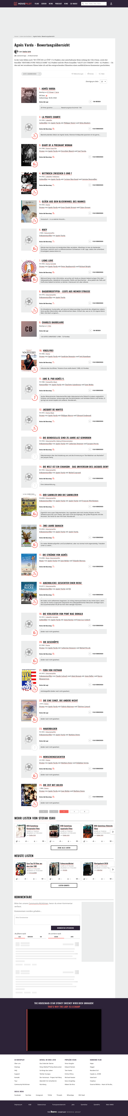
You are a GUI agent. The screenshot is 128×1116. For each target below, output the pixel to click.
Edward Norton (70, 1067)
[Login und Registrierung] (111, 3)
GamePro (97, 1105)
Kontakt (17, 1077)
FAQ (15, 1070)
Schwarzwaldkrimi (66, 863)
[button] (31, 74)
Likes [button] (72, 937)
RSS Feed (82, 1095)
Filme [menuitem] (37, 3)
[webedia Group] (64, 1112)
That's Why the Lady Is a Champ (64, 1006)
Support (17, 1074)
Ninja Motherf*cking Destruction (51, 1067)
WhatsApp (70, 1095)
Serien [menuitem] (43, 3)
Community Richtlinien (22, 1084)
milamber (99, 870)
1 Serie (56, 92)
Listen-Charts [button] (64, 885)
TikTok (50, 1095)
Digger (92, 1067)
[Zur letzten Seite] (84, 811)
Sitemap (17, 1067)
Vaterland (93, 1077)
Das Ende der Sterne (46, 1063)
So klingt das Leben (46, 1070)
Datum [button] (56, 937)
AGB (29, 1105)
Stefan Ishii (26, 52)
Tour (15, 1081)
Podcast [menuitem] (58, 3)
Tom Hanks (68, 1070)
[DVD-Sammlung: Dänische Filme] (88, 832)
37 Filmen (50, 92)
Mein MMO (110, 1105)
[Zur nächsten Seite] (74, 811)
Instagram (39, 1095)
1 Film (49, 326)
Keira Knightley (70, 1081)
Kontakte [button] (30, 937)
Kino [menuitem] (66, 3)
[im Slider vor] (112, 831)
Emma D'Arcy (69, 1074)
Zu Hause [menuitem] (73, 3)
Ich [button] (41, 937)
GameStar (84, 1105)
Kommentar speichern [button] (65, 928)
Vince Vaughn (69, 1063)
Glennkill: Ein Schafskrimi (48, 1081)
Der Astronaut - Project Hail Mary (51, 1077)
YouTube (28, 1095)
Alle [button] (19, 937)
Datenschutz (42, 1105)
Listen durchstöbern (26, 36)
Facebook (17, 1095)
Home (16, 36)
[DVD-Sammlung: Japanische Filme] (54, 832)
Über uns (17, 1063)
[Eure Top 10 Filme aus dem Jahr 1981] (21, 869)
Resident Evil (94, 1070)
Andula (65, 870)
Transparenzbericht (58, 1105)
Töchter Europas (45, 1074)
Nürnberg (43, 1084)
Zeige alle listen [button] (64, 848)
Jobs (73, 1105)
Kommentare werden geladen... (28, 911)
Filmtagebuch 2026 (101, 863)
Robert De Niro (70, 1084)
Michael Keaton (70, 1077)
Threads (59, 1095)
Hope (92, 1063)
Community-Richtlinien (38, 903)
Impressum (18, 1105)
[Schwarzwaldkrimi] (54, 869)
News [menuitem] (51, 3)
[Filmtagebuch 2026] (88, 869)
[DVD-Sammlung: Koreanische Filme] (21, 832)
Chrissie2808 (33, 873)
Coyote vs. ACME (95, 1074)
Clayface (93, 1081)
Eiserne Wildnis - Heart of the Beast (102, 1084)
